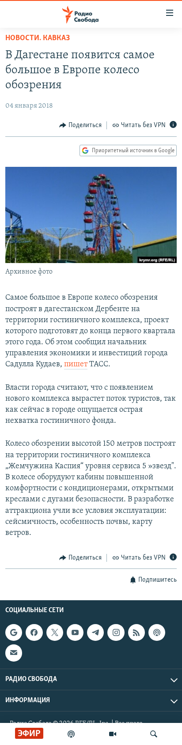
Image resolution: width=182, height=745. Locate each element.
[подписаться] (13, 652)
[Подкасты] (156, 632)
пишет (75, 365)
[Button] (80, 125)
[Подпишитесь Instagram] (115, 632)
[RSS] (136, 632)
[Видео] (112, 734)
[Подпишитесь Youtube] (75, 632)
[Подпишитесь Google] (13, 632)
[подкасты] (71, 734)
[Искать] (153, 734)
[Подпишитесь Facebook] (34, 632)
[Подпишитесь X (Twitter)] (54, 632)
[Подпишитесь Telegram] (95, 632)
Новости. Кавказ (37, 38)
